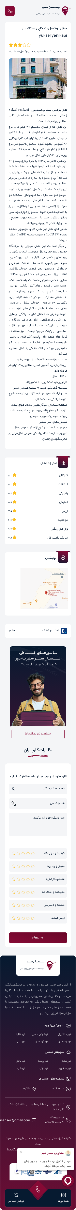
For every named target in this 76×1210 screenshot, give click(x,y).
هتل (56, 52)
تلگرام (26, 1088)
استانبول (40, 52)
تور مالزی (20, 1061)
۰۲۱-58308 (57, 1117)
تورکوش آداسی (40, 1035)
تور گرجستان (41, 1042)
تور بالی (21, 1069)
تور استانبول (64, 1035)
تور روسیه (43, 1061)
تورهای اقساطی (16, 1201)
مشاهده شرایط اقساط (38, 734)
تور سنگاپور (65, 1069)
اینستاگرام (58, 1088)
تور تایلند (66, 1061)
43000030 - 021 (54, 1122)
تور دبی (21, 1042)
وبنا (9, 1150)
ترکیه (49, 52)
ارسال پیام (38, 937)
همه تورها (63, 1201)
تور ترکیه (43, 1069)
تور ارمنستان (64, 1042)
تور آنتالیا (20, 1035)
